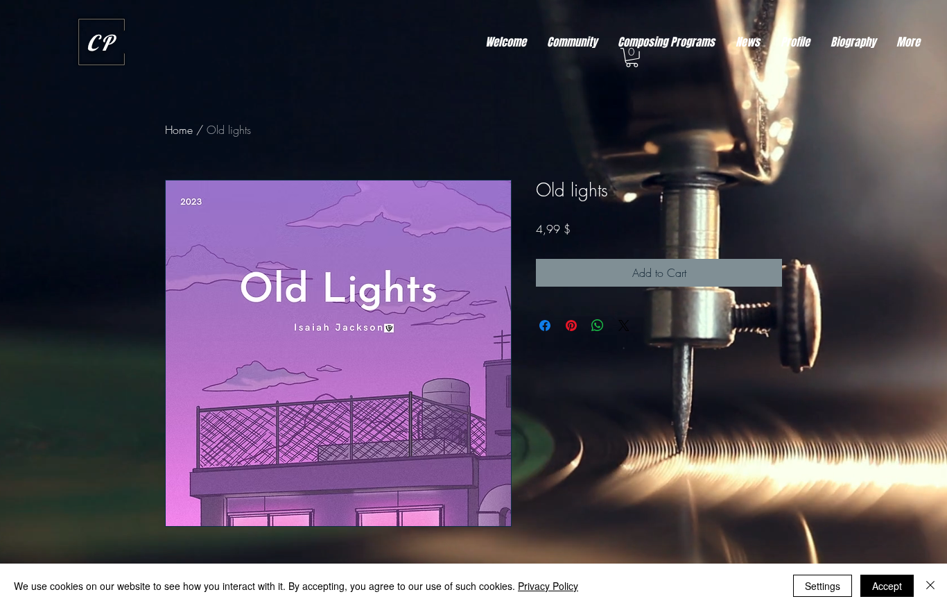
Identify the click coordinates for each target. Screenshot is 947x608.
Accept (887, 586)
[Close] (930, 586)
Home (179, 129)
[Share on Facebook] (545, 325)
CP (101, 42)
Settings (822, 586)
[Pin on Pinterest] (571, 325)
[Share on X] (624, 325)
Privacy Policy (548, 586)
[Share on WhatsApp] (597, 325)
